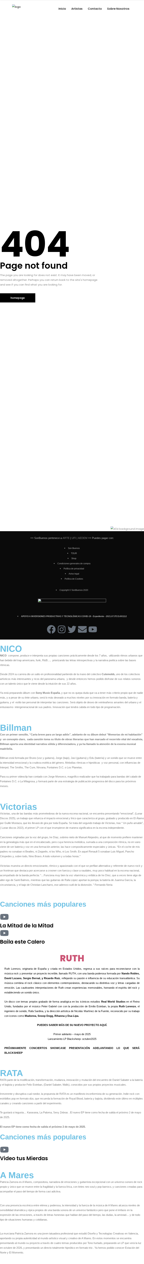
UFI (73, 537)
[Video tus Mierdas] (4, 1149)
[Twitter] (72, 629)
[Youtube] (92, 629)
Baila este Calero (22, 942)
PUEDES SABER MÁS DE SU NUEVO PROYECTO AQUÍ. (72, 1024)
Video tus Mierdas (24, 1158)
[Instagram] (61, 629)
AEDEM (82, 537)
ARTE (66, 537)
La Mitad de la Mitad (26, 925)
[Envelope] (82, 629)
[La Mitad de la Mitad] (4, 916)
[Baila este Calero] (4, 933)
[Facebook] (51, 629)
